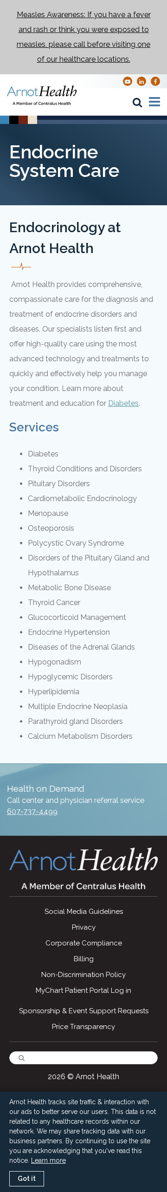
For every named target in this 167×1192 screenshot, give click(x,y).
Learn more (48, 1160)
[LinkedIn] (141, 81)
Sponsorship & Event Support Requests (83, 1011)
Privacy (84, 927)
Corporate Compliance (83, 943)
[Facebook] (155, 81)
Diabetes (123, 403)
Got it (27, 1178)
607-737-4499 (32, 811)
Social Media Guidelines (84, 911)
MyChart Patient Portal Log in (83, 990)
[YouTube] (127, 81)
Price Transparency (83, 1027)
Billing (84, 959)
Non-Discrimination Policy (83, 975)
